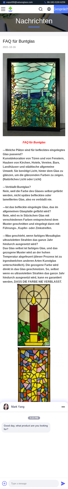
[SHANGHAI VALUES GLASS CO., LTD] (15, 9)
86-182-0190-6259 (56, 2)
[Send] (63, 483)
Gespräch (61, 9)
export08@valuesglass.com (19, 2)
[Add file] (4, 483)
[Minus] (63, 407)
